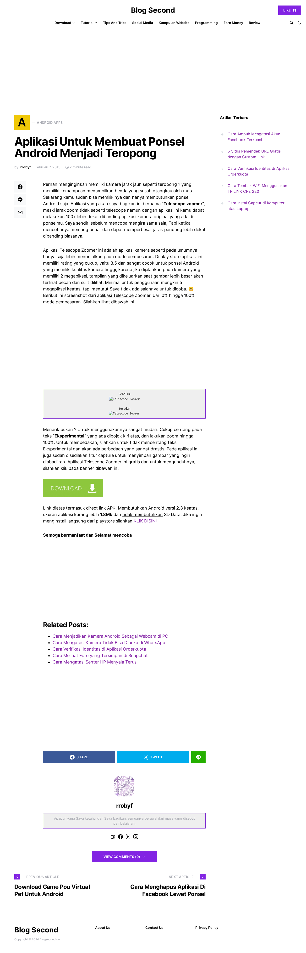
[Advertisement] (153, 65)
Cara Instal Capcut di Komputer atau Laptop (256, 205)
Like (287, 10)
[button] (299, 23)
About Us (102, 927)
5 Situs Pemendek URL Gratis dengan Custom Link (254, 154)
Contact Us (154, 927)
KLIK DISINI (145, 520)
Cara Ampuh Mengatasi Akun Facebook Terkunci (254, 136)
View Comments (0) (122, 857)
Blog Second (153, 10)
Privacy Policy (206, 927)
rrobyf (25, 167)
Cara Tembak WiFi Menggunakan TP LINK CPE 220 (257, 188)
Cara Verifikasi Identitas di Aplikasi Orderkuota (259, 171)
